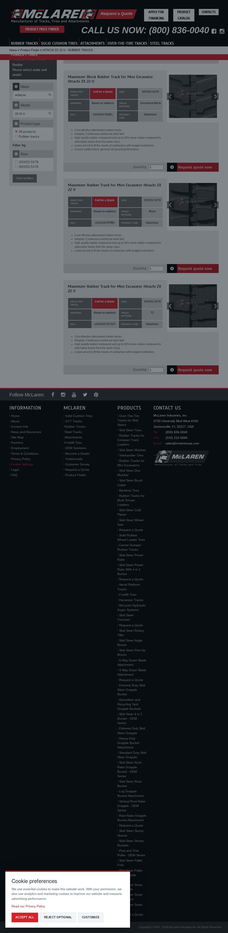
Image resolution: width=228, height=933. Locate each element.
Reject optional (58, 917)
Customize (91, 917)
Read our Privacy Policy (28, 906)
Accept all (24, 917)
